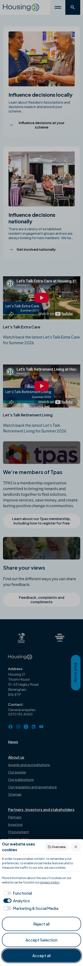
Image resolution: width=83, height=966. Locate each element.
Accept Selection (41, 940)
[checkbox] (17, 893)
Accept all (41, 955)
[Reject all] (76, 846)
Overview (59, 847)
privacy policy (50, 882)
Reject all (41, 923)
